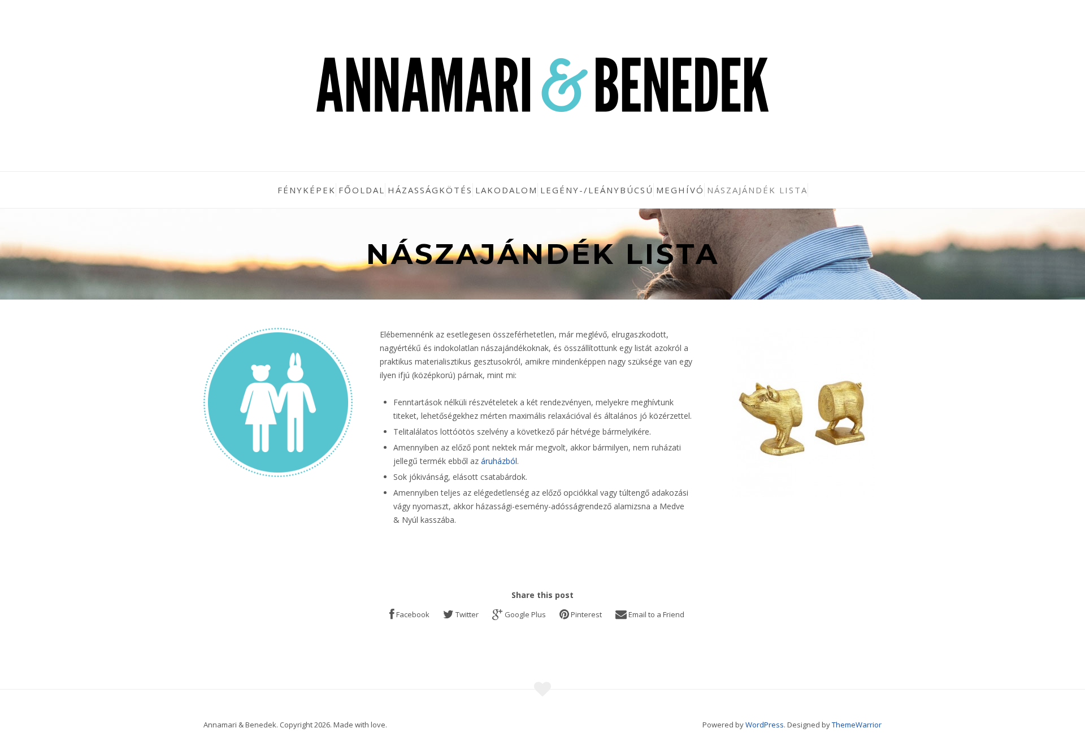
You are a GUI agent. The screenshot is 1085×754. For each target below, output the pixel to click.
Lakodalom (506, 190)
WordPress (764, 725)
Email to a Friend (656, 614)
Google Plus (525, 614)
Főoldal (361, 190)
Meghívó (680, 190)
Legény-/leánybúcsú (596, 190)
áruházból (499, 461)
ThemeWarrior (857, 725)
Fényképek (306, 190)
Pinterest (586, 614)
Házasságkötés (430, 190)
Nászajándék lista (757, 190)
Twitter (467, 614)
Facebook (412, 614)
